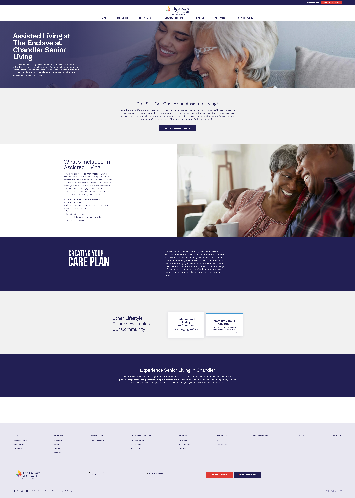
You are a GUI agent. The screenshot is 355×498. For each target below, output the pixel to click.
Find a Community (248, 475)
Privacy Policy (71, 491)
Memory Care (181, 266)
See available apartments (177, 128)
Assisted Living (154, 379)
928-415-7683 (313, 2)
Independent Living (136, 379)
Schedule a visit (331, 2)
